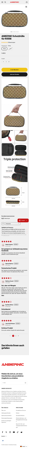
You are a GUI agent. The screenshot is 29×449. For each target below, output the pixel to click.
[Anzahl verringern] (3, 61)
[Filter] (3, 223)
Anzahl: (3, 58)
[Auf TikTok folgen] (18, 432)
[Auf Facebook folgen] (2, 432)
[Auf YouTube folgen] (14, 432)
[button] (4, 42)
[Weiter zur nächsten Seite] (18, 336)
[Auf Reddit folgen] (21, 432)
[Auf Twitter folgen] (6, 432)
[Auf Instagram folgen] (10, 432)
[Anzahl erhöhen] (9, 61)
